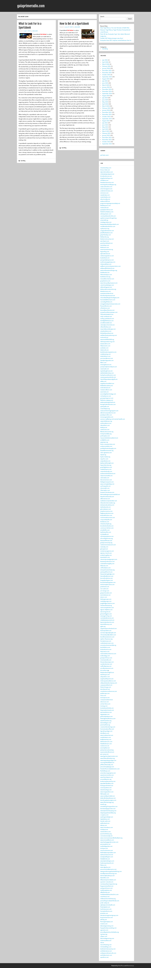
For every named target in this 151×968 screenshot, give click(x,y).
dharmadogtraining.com (107, 938)
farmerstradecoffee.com (107, 729)
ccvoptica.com (104, 815)
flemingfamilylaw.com (106, 921)
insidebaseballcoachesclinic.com (109, 894)
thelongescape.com (105, 599)
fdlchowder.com (104, 794)
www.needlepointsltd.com (107, 796)
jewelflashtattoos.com (106, 232)
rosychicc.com (104, 459)
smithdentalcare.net (106, 951)
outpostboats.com (105, 461)
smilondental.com (105, 387)
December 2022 (106, 137)
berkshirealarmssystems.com (108, 352)
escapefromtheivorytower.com (108, 312)
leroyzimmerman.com (106, 917)
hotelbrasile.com (104, 272)
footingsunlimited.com (106, 785)
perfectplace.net (105, 436)
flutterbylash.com (105, 907)
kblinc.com (103, 362)
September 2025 (107, 77)
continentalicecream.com (107, 517)
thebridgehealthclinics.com (107, 718)
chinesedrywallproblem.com (108, 635)
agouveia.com (104, 930)
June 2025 (105, 83)
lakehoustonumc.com (106, 741)
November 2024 (107, 91)
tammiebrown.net (105, 595)
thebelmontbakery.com (106, 212)
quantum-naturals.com (106, 882)
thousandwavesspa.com (107, 662)
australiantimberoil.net (106, 293)
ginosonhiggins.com (106, 614)
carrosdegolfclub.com (106, 302)
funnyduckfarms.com (106, 911)
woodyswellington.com (106, 857)
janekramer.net (104, 586)
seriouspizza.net (104, 697)
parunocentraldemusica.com (108, 869)
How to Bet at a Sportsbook (74, 23)
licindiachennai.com (106, 176)
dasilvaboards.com (105, 507)
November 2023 (107, 114)
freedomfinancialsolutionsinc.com (110, 769)
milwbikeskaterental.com (107, 620)
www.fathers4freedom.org (107, 758)
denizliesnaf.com (105, 689)
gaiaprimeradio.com (31, 6)
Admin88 (35, 31)
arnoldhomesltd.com (106, 323)
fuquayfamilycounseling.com (108, 928)
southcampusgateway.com (107, 262)
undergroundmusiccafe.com (108, 953)
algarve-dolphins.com (106, 609)
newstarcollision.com (106, 390)
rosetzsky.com (104, 547)
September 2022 (107, 144)
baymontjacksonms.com (107, 622)
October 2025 (106, 74)
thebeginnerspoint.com (107, 482)
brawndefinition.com (106, 515)
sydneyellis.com (104, 406)
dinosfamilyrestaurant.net (107, 295)
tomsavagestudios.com (106, 417)
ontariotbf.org (104, 220)
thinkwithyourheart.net (106, 333)
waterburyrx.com (105, 674)
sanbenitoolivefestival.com (107, 473)
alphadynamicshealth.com (107, 905)
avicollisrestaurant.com (106, 668)
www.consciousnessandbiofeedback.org (111, 838)
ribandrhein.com (105, 425)
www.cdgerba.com (105, 867)
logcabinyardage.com (106, 731)
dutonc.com (103, 597)
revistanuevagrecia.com (107, 551)
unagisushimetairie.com (107, 230)
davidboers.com (104, 733)
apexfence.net (104, 957)
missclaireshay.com (105, 168)
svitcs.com (103, 695)
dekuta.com (103, 825)
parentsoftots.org (105, 725)
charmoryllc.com (104, 488)
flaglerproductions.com (106, 513)
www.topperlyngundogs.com (108, 760)
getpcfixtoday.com (105, 235)
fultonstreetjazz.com (106, 274)
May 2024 (105, 102)
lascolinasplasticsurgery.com (108, 800)
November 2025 (107, 72)
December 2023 (107, 112)
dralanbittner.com (105, 356)
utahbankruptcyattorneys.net (108, 335)
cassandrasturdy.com (106, 471)
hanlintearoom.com (105, 909)
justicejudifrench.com (106, 572)
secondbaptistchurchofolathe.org (109, 932)
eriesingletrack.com (105, 364)
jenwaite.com (104, 913)
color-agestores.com (106, 452)
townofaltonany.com (106, 624)
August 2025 (105, 79)
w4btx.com (103, 381)
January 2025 (106, 87)
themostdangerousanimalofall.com (110, 494)
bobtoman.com (104, 247)
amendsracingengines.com (108, 773)
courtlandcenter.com (106, 664)
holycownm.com (104, 651)
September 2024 (107, 93)
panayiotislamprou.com (107, 260)
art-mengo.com (104, 591)
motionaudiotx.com (105, 940)
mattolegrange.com (105, 601)
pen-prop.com (104, 754)
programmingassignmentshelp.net (110, 203)
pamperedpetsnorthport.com (108, 367)
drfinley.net (103, 919)
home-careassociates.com (107, 444)
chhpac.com (103, 936)
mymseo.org (103, 934)
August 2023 (105, 121)
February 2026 (106, 66)
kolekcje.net (103, 427)
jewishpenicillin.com (106, 415)
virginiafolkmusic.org (106, 421)
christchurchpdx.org (105, 524)
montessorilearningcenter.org (108, 884)
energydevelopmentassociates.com (110, 304)
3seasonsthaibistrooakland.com (109, 438)
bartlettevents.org (105, 276)
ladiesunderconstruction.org (108, 289)
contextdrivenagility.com (107, 563)
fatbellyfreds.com (105, 859)
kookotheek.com (104, 258)
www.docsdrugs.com (106, 790)
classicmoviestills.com (106, 475)
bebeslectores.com (105, 291)
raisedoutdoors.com (105, 331)
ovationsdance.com (105, 423)
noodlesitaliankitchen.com (107, 226)
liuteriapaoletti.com (105, 630)
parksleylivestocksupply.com (108, 448)
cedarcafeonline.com (106, 186)
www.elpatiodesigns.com (107, 861)
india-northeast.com (106, 316)
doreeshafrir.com (105, 557)
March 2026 (105, 64)
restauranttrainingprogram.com (109, 410)
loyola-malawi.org (105, 457)
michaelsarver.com (105, 396)
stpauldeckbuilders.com (106, 783)
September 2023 (107, 118)
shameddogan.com (105, 723)
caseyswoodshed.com (106, 685)
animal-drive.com (105, 704)
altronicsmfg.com (105, 199)
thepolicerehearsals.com (107, 496)
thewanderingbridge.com (107, 574)
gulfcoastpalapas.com (106, 716)
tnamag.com (103, 706)
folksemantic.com (105, 346)
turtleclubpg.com (105, 656)
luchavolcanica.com (105, 649)
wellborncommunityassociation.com (110, 266)
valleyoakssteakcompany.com (108, 683)
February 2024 (106, 108)
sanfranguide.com (105, 486)
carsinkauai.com (104, 896)
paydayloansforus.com (106, 209)
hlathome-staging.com (106, 400)
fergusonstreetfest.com (106, 886)
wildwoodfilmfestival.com (107, 268)
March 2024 (105, 106)
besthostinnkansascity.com (108, 949)
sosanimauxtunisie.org (106, 249)
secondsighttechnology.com (108, 394)
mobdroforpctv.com (105, 469)
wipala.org (103, 454)
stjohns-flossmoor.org (106, 639)
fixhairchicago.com (105, 687)
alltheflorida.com (105, 892)
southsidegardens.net (106, 846)
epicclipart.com (104, 241)
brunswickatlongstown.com (108, 582)
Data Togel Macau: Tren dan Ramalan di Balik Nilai (114, 28)
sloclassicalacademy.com (107, 505)
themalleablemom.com (106, 576)
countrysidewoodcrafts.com (108, 216)
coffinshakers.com (105, 568)
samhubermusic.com (106, 955)
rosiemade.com (104, 369)
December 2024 (106, 89)
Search (102, 16)
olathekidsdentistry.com (107, 373)
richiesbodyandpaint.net (107, 174)
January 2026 (106, 68)
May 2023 (105, 127)
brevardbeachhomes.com (107, 310)
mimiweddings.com (105, 947)
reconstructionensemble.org (108, 645)
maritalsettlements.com (107, 618)
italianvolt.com (104, 350)
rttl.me (102, 942)
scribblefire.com (104, 440)
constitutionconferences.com (108, 691)
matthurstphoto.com (106, 890)
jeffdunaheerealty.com (106, 764)
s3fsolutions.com (105, 308)
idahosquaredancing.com (107, 341)
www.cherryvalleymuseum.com (108, 283)
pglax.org (102, 626)
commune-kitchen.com (107, 528)
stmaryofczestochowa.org (107, 570)
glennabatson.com (105, 509)
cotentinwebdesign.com (107, 285)
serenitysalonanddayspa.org (108, 184)
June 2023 (105, 125)
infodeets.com (104, 180)
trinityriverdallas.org (106, 434)
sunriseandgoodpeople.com (108, 632)
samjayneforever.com (106, 888)
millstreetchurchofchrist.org (108, 898)
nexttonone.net (104, 746)
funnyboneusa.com (105, 641)
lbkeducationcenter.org (106, 431)
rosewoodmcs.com (105, 831)
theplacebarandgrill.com (107, 672)
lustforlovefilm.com (105, 532)
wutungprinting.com (106, 616)
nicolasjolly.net (104, 534)
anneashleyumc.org (105, 779)
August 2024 (105, 95)
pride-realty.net (104, 903)
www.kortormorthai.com (107, 775)
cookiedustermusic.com (107, 643)
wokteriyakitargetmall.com (107, 402)
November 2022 (107, 139)
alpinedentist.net (105, 253)
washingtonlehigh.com (106, 817)
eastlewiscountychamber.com (108, 501)
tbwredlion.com (104, 877)
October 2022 (106, 141)
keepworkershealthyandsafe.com (109, 224)
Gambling (23, 160)
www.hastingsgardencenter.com (109, 842)
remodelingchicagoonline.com (108, 806)
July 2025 (104, 81)
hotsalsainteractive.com (107, 182)
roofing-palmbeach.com (107, 318)
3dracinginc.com (105, 490)
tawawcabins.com (105, 343)
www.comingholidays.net (107, 484)
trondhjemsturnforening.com (108, 873)
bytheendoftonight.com (107, 463)
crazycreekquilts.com (106, 519)
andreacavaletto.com (106, 446)
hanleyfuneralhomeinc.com (108, 375)
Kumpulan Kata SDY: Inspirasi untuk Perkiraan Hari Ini (115, 40)
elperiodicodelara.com (106, 172)
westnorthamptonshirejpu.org (108, 270)
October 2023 (106, 116)
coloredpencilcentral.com (107, 325)
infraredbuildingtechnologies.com (109, 297)
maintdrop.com (104, 245)
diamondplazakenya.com (107, 875)
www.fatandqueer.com (106, 777)
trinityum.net (104, 848)
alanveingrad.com (105, 612)
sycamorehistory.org (106, 834)
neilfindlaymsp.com (105, 666)
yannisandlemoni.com (106, 358)
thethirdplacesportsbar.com (108, 852)
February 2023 (106, 133)
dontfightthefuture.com (107, 320)
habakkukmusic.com (106, 743)
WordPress (121, 965)
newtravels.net (104, 207)
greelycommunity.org (106, 542)
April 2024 (105, 104)
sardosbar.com (104, 348)
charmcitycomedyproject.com (108, 559)
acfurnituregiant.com (106, 189)
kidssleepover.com (105, 205)
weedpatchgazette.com (107, 360)
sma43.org (103, 804)
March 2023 (105, 131)
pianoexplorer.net (105, 844)
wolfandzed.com (104, 823)
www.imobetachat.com (106, 735)
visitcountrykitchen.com (107, 607)
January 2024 (106, 110)
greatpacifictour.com (106, 658)
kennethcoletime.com (106, 578)
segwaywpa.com (104, 714)
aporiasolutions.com (106, 712)
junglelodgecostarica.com (107, 603)
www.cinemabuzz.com (106, 827)
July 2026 (104, 60)
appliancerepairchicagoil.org (108, 218)
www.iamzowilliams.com (107, 840)
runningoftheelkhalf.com (107, 762)
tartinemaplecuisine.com (107, 584)
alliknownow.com (105, 498)
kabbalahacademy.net (106, 385)
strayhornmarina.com (106, 511)
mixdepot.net (104, 829)
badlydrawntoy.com (105, 739)
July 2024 (104, 98)
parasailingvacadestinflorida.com (109, 901)
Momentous (130, 965)
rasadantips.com (105, 195)
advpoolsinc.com (105, 676)
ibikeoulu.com (104, 565)
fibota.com (103, 865)
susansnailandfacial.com (107, 752)
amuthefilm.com (105, 530)
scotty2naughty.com (106, 555)
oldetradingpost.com (106, 287)
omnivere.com (104, 193)
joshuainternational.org (107, 750)
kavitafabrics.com (105, 647)
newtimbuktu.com (105, 197)
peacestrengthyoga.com (107, 766)
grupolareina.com (105, 281)
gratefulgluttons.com (106, 467)
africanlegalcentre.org (106, 538)
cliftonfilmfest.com (105, 327)
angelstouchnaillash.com (107, 383)
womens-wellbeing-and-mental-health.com (112, 419)
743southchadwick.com (106, 314)
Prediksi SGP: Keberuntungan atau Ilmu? (111, 38)
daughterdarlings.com (106, 178)
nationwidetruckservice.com (108, 653)
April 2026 (105, 62)
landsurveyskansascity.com (107, 781)
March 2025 (105, 85)
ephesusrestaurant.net (106, 854)
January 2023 (106, 135)
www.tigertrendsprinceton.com (109, 756)
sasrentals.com (104, 392)
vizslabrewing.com (105, 354)
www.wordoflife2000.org (107, 339)
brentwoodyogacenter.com (107, 808)
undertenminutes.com (106, 191)
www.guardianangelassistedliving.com (111, 871)
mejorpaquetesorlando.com (108, 377)
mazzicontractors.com (106, 850)
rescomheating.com (106, 944)
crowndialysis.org (105, 408)
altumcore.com (104, 702)
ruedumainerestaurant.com (108, 545)
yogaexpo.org (104, 442)
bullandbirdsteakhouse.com (108, 798)
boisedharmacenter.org (106, 450)
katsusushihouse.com (106, 540)
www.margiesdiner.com (106, 792)
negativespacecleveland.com (108, 628)
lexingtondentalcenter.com (108, 404)
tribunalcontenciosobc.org (107, 503)
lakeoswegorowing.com (106, 926)
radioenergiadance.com (107, 256)
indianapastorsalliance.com (108, 681)
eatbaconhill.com (105, 201)
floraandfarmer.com (106, 306)
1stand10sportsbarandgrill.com (108, 379)
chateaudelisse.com (105, 264)
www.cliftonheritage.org (107, 802)
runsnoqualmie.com (106, 787)
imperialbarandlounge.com (108, 329)
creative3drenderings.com (107, 727)
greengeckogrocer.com (106, 398)
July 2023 (104, 123)
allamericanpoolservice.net (108, 413)
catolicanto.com (104, 429)
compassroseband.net (106, 699)
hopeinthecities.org (105, 465)
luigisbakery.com (105, 819)
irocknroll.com (104, 337)
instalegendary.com (105, 222)
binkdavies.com (104, 521)
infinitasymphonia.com (107, 536)
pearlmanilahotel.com (106, 243)
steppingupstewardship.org (108, 813)
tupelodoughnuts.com (106, 371)
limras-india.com (105, 170)
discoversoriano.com (106, 480)
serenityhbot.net (105, 748)
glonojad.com (104, 549)
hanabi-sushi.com (105, 821)
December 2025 (106, 70)
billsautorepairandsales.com (108, 880)
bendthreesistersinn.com (107, 637)
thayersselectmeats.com (107, 710)
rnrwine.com (103, 924)
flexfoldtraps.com (105, 771)
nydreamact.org (104, 228)
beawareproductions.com (107, 561)
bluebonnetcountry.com (107, 239)
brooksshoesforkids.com (107, 708)
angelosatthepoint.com (106, 679)
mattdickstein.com (105, 737)
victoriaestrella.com (105, 660)
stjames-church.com (106, 553)
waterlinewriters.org (105, 720)
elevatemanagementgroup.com (109, 915)
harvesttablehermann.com (107, 300)
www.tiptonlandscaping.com (108, 810)
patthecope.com (105, 693)
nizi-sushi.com (104, 588)
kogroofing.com (104, 251)
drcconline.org (104, 670)
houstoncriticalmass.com (107, 492)
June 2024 (105, 100)
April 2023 (105, 129)
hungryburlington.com (106, 580)
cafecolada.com (104, 478)
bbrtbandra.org (104, 237)
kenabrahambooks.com (106, 526)
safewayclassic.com (105, 214)
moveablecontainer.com (107, 279)
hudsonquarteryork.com (107, 863)
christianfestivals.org (106, 605)
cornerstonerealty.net (106, 836)
